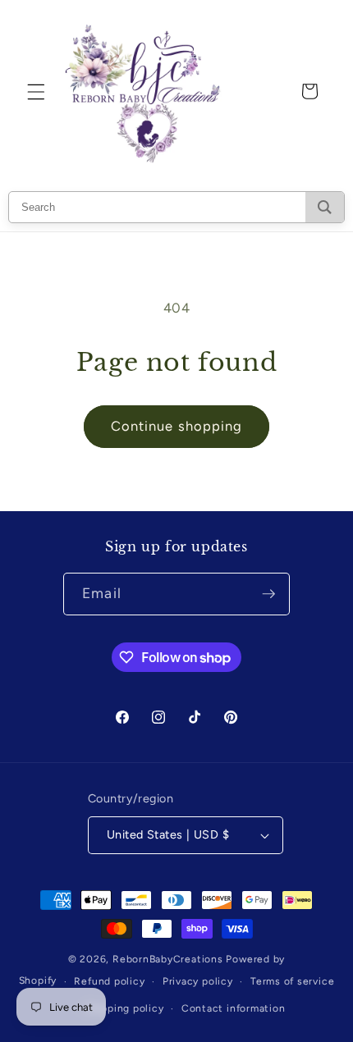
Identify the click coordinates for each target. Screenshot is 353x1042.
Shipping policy (124, 1008)
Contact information (233, 1008)
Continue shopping (177, 426)
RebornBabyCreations (167, 959)
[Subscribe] (268, 594)
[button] (36, 91)
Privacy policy (198, 981)
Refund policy (109, 981)
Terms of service (292, 981)
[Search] (324, 207)
